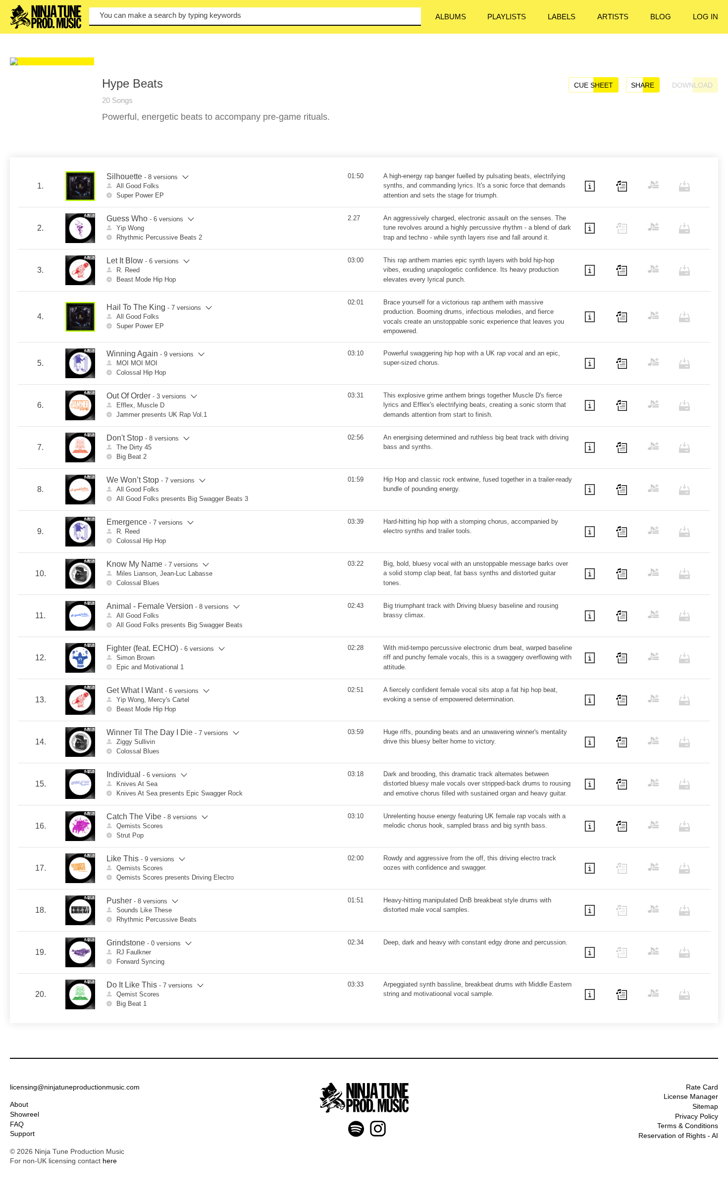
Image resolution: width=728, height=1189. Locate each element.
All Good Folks (137, 186)
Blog (660, 16)
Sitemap (705, 1106)
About (19, 1104)
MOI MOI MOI (136, 363)
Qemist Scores (137, 994)
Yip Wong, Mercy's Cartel (152, 699)
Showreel (24, 1114)
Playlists (506, 16)
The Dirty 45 (134, 447)
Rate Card (702, 1087)
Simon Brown (135, 657)
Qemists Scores (139, 826)
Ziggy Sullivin (135, 741)
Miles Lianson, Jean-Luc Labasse (164, 573)
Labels (561, 16)
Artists (612, 16)
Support (22, 1134)
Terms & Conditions (687, 1126)
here (110, 1161)
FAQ (17, 1124)
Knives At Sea (136, 784)
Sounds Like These (144, 910)
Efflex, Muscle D (140, 405)
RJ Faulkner (133, 952)
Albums (450, 16)
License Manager (691, 1096)
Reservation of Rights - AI (678, 1135)
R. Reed (128, 270)
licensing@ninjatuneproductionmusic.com (75, 1087)
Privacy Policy (696, 1116)
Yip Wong (130, 228)
